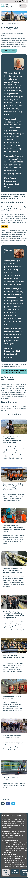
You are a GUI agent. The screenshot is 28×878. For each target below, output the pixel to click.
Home (3, 23)
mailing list (6, 410)
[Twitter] (13, 803)
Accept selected (25, 816)
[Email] (3, 803)
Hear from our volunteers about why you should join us (14, 371)
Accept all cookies (6, 872)
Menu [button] (24, 6)
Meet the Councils (13, 23)
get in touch (15, 198)
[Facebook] (8, 803)
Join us (4, 226)
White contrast (25, 1)
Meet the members (9, 51)
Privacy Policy (6, 827)
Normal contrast (23, 1)
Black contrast (20, 1)
